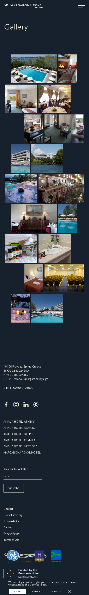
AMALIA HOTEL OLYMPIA (19, 440)
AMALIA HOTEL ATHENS (19, 421)
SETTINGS (55, 591)
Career (8, 527)
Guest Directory (13, 515)
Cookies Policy (38, 584)
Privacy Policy (11, 533)
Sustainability (11, 521)
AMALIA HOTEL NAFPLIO (19, 428)
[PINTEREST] (35, 407)
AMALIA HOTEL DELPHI (18, 434)
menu (81, 6)
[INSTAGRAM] (16, 407)
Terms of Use (11, 540)
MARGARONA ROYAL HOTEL (22, 452)
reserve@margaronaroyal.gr (31, 379)
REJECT (36, 591)
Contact (8, 509)
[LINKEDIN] (26, 407)
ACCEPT (17, 591)
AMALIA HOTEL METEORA (20, 446)
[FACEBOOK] (6, 407)
